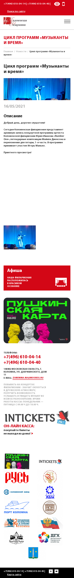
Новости (21, 51)
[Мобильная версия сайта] (63, 4)
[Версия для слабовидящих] (57, 4)
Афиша (14, 271)
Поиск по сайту (16, 11)
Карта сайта (14, 575)
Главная (8, 51)
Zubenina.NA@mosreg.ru (28, 378)
